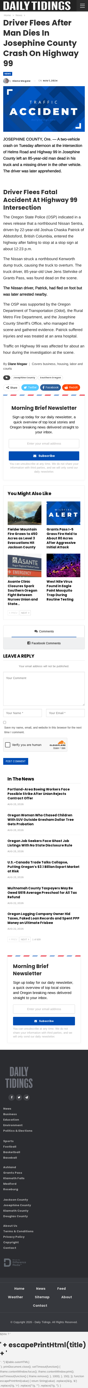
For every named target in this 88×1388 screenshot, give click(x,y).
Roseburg (10, 1189)
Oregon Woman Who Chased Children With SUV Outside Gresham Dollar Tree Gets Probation (40, 819)
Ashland (9, 1167)
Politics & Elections (17, 1131)
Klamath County (15, 1211)
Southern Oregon (50, 377)
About (66, 1297)
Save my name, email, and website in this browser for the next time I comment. (43, 730)
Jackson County (15, 1200)
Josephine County (24, 377)
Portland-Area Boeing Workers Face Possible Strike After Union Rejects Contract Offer (38, 793)
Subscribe (46, 456)
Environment (13, 1125)
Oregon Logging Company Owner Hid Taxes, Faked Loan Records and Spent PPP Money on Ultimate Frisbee (43, 918)
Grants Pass (12, 1173)
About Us (10, 1226)
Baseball (10, 1158)
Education (11, 1120)
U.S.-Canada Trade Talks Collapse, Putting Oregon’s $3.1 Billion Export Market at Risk (43, 866)
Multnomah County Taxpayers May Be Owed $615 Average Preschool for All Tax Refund (42, 892)
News (7, 73)
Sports (8, 1141)
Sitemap (42, 1297)
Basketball (11, 1152)
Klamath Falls (14, 1178)
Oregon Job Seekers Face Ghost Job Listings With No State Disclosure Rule (39, 843)
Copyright (11, 1242)
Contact (9, 1248)
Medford (9, 1184)
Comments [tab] (46, 631)
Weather (15, 1297)
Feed (61, 1288)
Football (9, 1147)
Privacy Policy (14, 1237)
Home (19, 1288)
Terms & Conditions (18, 1231)
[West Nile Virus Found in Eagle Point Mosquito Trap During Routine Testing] (63, 565)
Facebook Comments (46, 643)
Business (10, 1114)
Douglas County (15, 1216)
